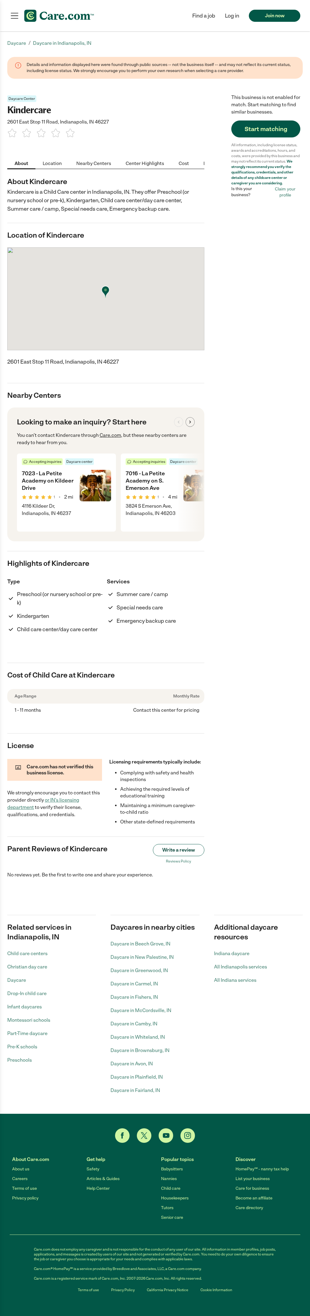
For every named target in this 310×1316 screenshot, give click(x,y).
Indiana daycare (231, 953)
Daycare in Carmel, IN (134, 984)
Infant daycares (24, 1007)
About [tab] (21, 163)
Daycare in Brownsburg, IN (140, 1050)
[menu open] (14, 16)
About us (20, 1169)
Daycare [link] (16, 43)
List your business (253, 1178)
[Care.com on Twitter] (144, 1135)
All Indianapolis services (240, 967)
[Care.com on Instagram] (187, 1135)
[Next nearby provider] (190, 422)
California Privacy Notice (167, 1290)
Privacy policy (25, 1198)
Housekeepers (175, 1198)
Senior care (172, 1217)
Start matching (266, 129)
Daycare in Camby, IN (133, 1024)
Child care (170, 1188)
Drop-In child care (27, 993)
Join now (275, 15)
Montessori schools (28, 1020)
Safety (93, 1169)
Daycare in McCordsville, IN (140, 1010)
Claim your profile (285, 191)
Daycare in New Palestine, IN (142, 957)
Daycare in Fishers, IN (134, 997)
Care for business (252, 1188)
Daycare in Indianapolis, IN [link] (62, 43)
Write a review (178, 850)
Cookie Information (216, 1290)
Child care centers (27, 953)
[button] (232, 15)
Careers (20, 1178)
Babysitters (172, 1169)
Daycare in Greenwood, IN (139, 970)
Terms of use (24, 1188)
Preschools (19, 1060)
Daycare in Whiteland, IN (137, 1037)
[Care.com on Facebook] (122, 1135)
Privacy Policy (123, 1290)
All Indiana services (235, 980)
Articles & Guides (103, 1178)
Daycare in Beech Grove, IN (140, 944)
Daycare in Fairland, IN (135, 1090)
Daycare (16, 980)
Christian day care (27, 967)
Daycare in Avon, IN (131, 1064)
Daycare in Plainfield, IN (136, 1077)
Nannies (169, 1178)
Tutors (167, 1207)
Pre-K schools (22, 1047)
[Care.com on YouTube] (166, 1135)
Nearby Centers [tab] (93, 163)
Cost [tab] (184, 163)
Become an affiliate (254, 1198)
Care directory (249, 1207)
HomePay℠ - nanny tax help (262, 1169)
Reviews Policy (178, 861)
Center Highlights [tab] (145, 163)
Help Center (98, 1188)
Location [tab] (52, 163)
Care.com (110, 435)
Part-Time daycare (27, 1033)
